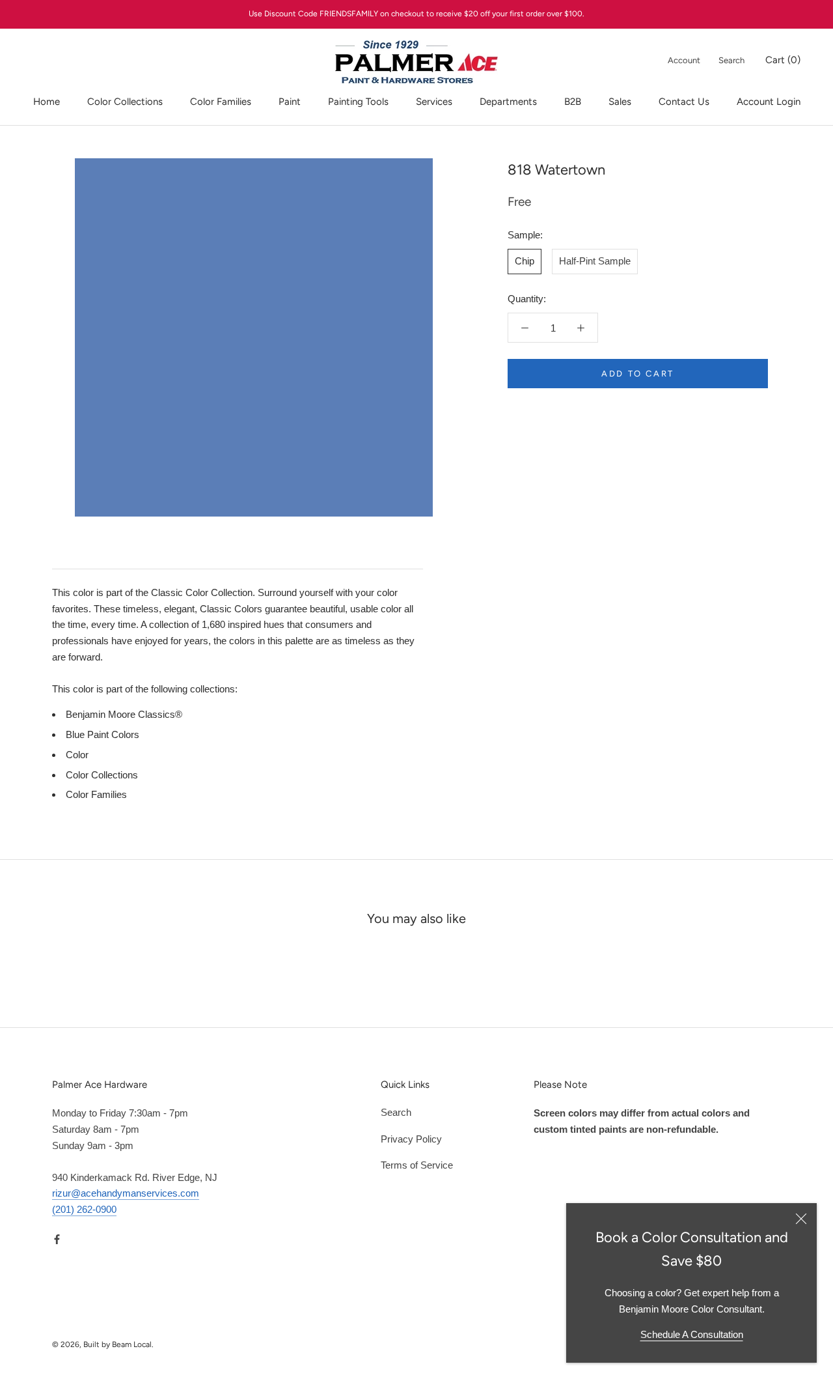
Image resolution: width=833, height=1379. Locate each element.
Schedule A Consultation (691, 1334)
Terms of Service (417, 1165)
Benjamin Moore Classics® (124, 714)
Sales (619, 101)
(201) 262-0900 (84, 1209)
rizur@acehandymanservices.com (125, 1193)
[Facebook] (57, 1239)
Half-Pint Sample (595, 260)
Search (731, 60)
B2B (572, 101)
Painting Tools (358, 101)
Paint (290, 101)
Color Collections (125, 101)
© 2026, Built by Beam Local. (103, 1344)
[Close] (801, 1219)
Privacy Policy (411, 1138)
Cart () (782, 60)
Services (434, 101)
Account (684, 60)
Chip (524, 260)
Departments (508, 101)
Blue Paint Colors (102, 734)
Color (77, 754)
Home (46, 101)
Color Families (220, 101)
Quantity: (527, 298)
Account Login (768, 101)
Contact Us (684, 101)
